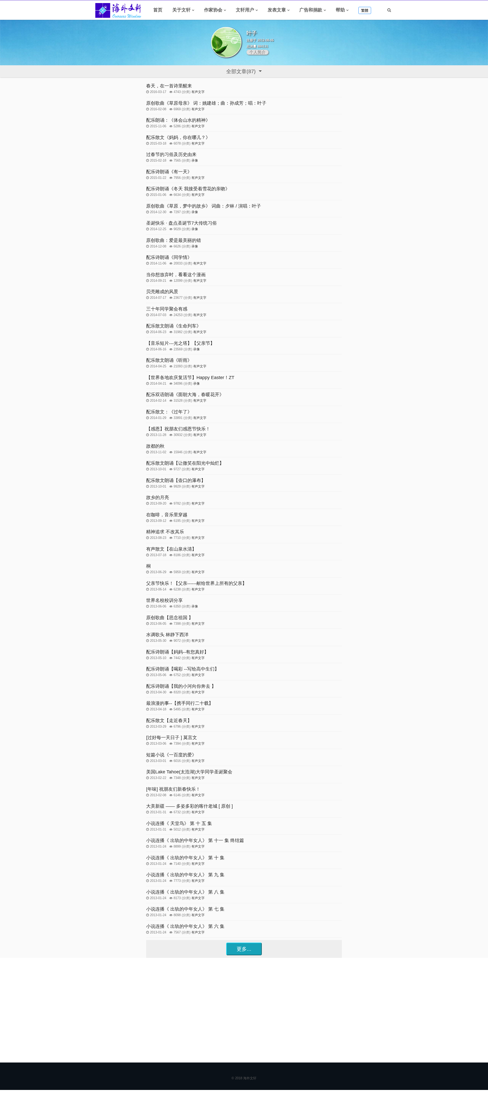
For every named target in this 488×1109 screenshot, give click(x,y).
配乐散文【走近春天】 (169, 720)
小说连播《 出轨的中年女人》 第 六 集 (185, 926)
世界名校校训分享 (164, 600)
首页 (157, 9)
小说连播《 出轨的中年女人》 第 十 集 (185, 857)
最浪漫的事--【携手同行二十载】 (179, 703)
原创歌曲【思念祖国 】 (169, 617)
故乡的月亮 (157, 497)
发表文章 (277, 9)
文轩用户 (245, 9)
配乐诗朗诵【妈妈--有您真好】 (177, 651)
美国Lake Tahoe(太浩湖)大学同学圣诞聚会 (189, 771)
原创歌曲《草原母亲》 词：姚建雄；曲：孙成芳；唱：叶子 (206, 103)
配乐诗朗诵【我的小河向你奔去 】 (181, 686)
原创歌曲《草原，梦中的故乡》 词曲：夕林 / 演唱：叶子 (203, 206)
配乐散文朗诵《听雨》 (169, 360)
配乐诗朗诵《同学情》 (169, 257)
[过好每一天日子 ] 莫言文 (171, 737)
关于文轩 (181, 9)
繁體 (364, 10)
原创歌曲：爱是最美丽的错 (173, 240)
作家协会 (213, 9)
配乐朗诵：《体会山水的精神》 (178, 120)
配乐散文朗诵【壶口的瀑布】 (176, 480)
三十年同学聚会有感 (166, 308)
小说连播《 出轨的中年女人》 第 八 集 (185, 892)
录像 (194, 160)
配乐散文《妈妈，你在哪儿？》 (178, 137)
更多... (244, 949)
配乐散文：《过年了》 (169, 411)
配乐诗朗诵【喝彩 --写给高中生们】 (182, 668)
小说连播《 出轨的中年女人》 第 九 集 (185, 874)
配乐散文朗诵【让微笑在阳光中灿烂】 (185, 463)
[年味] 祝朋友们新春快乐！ (173, 789)
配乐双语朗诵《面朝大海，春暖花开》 (185, 394)
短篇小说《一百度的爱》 (171, 754)
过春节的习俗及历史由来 (171, 154)
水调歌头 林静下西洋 (167, 634)
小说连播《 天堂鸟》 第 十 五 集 (179, 823)
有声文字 (198, 92)
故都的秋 (155, 446)
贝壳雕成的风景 (162, 291)
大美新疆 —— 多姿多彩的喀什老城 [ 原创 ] (189, 806)
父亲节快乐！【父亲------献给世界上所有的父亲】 (196, 583)
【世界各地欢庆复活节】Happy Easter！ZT (190, 377)
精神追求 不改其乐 (165, 531)
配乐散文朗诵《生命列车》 (173, 326)
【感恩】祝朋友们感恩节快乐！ (178, 428)
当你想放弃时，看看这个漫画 (176, 274)
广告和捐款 (310, 9)
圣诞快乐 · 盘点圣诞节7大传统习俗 (181, 223)
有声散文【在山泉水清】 (171, 549)
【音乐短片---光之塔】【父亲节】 (180, 343)
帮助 (340, 9)
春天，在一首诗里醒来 (169, 85)
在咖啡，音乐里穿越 (166, 514)
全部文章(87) (241, 71)
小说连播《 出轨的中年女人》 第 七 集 (185, 909)
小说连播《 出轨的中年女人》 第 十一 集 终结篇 (195, 840)
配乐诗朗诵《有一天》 (169, 171)
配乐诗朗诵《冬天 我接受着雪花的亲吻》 (188, 188)
